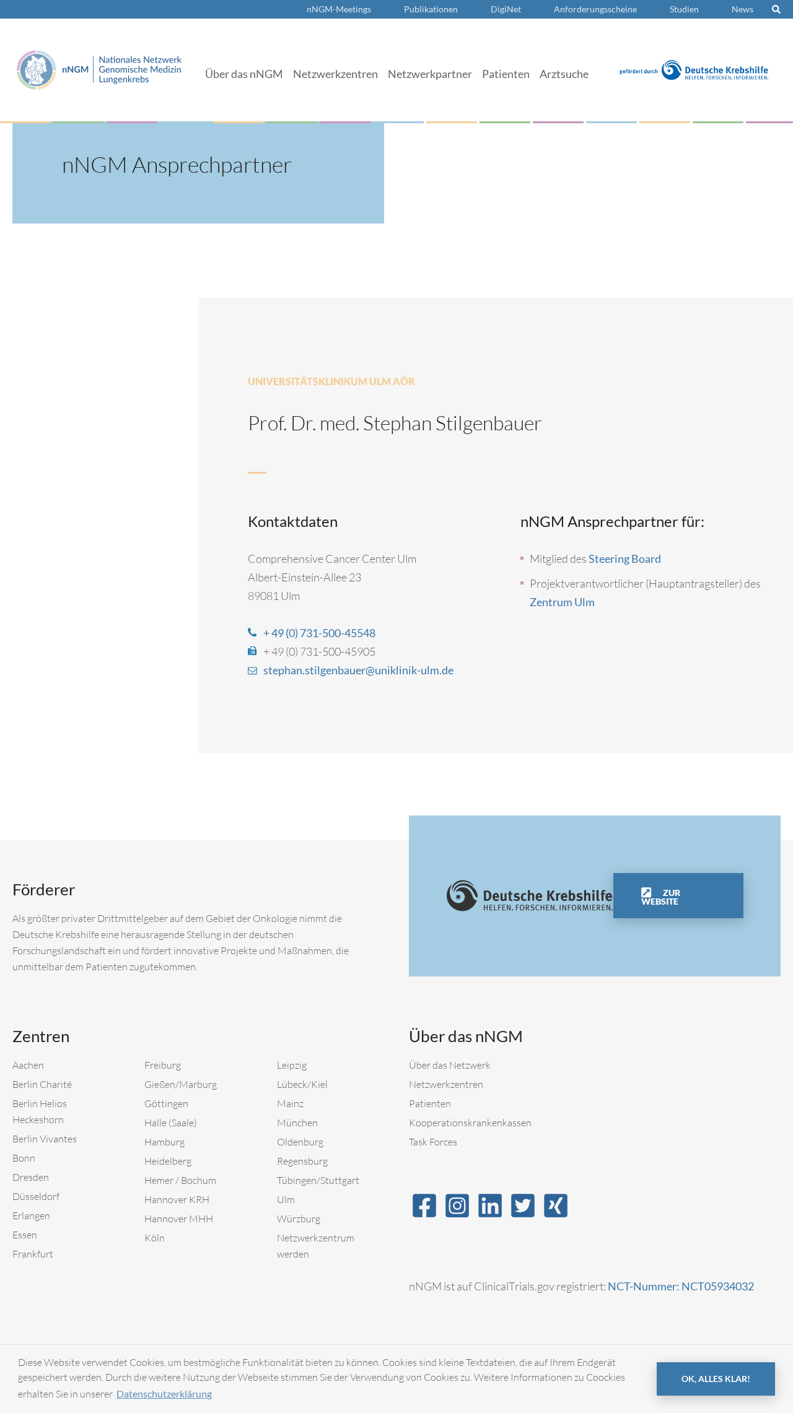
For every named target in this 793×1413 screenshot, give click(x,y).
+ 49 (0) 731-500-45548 (319, 633)
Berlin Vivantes (44, 1139)
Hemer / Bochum (180, 1180)
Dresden (30, 1177)
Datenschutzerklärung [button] (164, 1393)
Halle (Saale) (170, 1122)
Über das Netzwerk (450, 1065)
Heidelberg (167, 1161)
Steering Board (625, 558)
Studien (684, 9)
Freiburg (162, 1065)
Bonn (23, 1158)
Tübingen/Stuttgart (318, 1180)
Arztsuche (564, 73)
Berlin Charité (42, 1084)
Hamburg (164, 1142)
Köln (154, 1238)
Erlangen (31, 1215)
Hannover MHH (178, 1218)
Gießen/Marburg (180, 1084)
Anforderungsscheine (595, 9)
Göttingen (166, 1103)
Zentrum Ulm (562, 602)
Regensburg (302, 1161)
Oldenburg (300, 1142)
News (742, 9)
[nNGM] (99, 68)
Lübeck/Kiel (302, 1084)
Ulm (286, 1199)
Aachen (28, 1065)
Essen (24, 1234)
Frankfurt (32, 1254)
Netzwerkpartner (430, 73)
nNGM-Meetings (339, 9)
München (297, 1122)
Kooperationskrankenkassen (470, 1122)
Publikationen (431, 9)
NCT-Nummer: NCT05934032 (681, 1286)
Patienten (506, 73)
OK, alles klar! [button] (715, 1378)
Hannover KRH (176, 1199)
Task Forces (433, 1142)
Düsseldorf (35, 1196)
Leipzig (292, 1065)
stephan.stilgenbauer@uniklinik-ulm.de (358, 670)
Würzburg (298, 1218)
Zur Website (660, 896)
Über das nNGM (244, 73)
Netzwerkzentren (335, 73)
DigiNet (506, 9)
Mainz (290, 1103)
